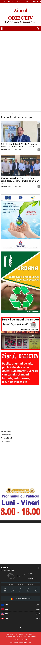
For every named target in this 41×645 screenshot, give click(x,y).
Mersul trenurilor (6, 431)
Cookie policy (30, 634)
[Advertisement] (20, 48)
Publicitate (37, 1)
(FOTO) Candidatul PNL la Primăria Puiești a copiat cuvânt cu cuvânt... (19, 145)
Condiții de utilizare (30, 636)
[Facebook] (20, 628)
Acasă (2, 114)
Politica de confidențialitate (15, 634)
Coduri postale (6, 435)
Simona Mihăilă (6, 149)
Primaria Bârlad (6, 438)
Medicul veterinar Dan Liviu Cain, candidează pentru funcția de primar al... (20, 181)
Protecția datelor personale (13, 636)
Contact (28, 1)
